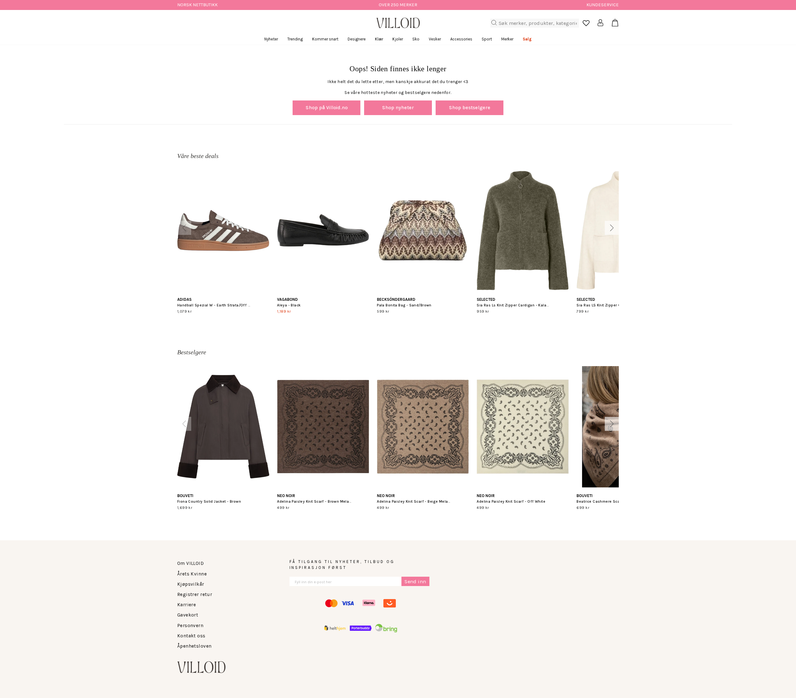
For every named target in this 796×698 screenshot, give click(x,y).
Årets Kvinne (192, 574)
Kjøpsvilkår (190, 584)
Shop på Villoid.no (327, 107)
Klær (379, 39)
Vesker (435, 39)
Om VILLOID (190, 563)
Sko (415, 39)
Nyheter (271, 39)
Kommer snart (325, 39)
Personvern (190, 625)
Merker (507, 39)
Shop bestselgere (469, 107)
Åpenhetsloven (194, 646)
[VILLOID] (398, 23)
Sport (487, 39)
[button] (184, 228)
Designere (357, 39)
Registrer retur (194, 594)
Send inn (415, 581)
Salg (527, 39)
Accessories (461, 39)
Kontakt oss (191, 636)
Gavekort (187, 615)
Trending (295, 39)
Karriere (186, 604)
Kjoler (397, 39)
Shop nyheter (398, 107)
